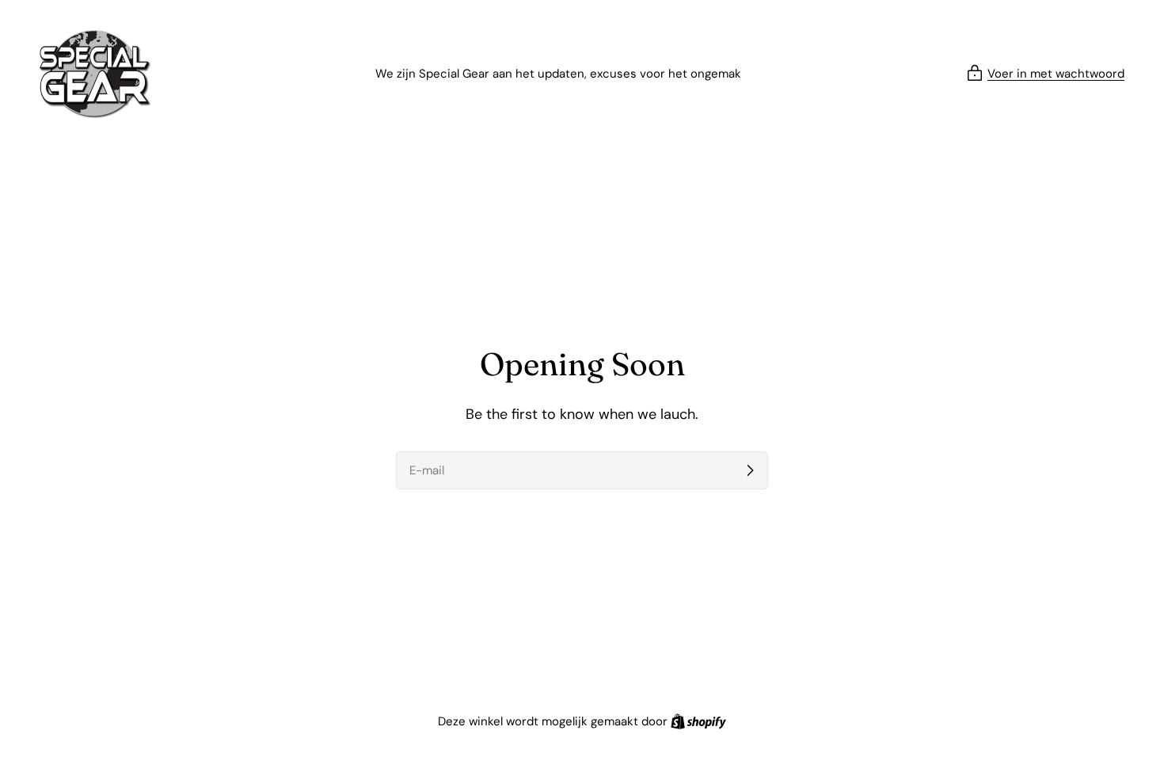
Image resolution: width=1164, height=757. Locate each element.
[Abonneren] (749, 470)
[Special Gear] (95, 74)
